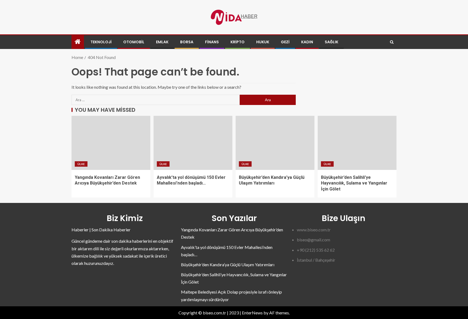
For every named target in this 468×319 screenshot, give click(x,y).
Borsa (186, 42)
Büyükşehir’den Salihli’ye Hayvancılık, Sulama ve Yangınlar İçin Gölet (354, 183)
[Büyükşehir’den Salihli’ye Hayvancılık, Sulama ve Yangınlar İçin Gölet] (357, 143)
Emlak (162, 42)
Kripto (237, 42)
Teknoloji (101, 42)
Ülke (81, 164)
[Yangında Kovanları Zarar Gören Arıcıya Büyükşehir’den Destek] (111, 143)
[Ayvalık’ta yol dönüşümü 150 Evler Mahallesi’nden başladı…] (193, 143)
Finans (212, 42)
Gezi (285, 42)
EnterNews (252, 312)
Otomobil (133, 42)
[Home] (78, 42)
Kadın (307, 42)
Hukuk (262, 42)
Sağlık (331, 42)
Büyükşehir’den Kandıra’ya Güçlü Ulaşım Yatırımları (227, 264)
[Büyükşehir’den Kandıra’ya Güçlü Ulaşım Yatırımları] (275, 143)
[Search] (391, 42)
